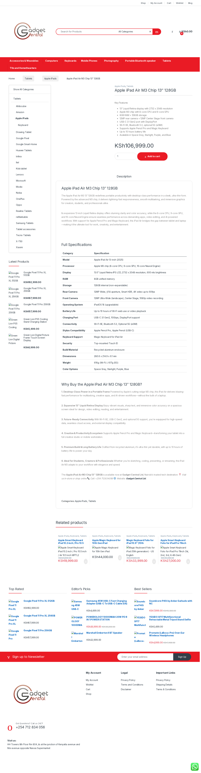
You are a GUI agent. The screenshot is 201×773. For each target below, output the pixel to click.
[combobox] (86, 31)
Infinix (19, 156)
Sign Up (182, 656)
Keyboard (74, 536)
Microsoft (21, 180)
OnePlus (20, 199)
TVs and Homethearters (23, 68)
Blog (190, 3)
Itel (17, 162)
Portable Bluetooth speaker (140, 60)
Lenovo (20, 174)
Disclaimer (126, 689)
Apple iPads (50, 78)
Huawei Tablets (24, 150)
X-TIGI (19, 241)
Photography (111, 60)
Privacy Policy (128, 680)
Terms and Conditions (132, 684)
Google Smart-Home (26, 144)
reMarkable (22, 217)
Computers (51, 60)
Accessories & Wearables (24, 60)
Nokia (19, 192)
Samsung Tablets (24, 223)
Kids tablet (21, 168)
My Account (156, 3)
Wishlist (179, 3)
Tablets (167, 60)
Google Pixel (22, 138)
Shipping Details (164, 684)
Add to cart (153, 156)
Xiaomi (19, 247)
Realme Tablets (24, 211)
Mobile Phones (89, 60)
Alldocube (21, 106)
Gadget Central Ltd (136, 478)
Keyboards (70, 60)
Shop (143, 3)
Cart (169, 3)
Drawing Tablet (23, 132)
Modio (19, 186)
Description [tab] (124, 176)
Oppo (19, 205)
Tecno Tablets (23, 235)
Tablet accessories (25, 229)
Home (12, 78)
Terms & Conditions (166, 689)
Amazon (20, 112)
